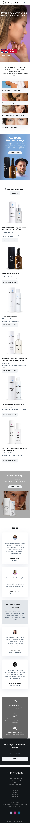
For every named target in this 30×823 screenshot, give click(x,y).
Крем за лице (22, 409)
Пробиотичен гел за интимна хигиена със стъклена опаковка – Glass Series (15, 359)
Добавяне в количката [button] (9, 240)
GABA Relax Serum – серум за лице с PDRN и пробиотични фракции (14, 229)
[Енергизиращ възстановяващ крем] (15, 388)
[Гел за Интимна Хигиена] (15, 300)
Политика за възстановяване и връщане (15, 804)
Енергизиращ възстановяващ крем (13, 404)
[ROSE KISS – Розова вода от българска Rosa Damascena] (15, 432)
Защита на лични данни (15, 806)
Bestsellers (5, 235)
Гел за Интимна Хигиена (9, 316)
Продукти (15, 790)
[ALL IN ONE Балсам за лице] (15, 257)
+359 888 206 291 (15, 780)
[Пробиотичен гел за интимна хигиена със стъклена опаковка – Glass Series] (15, 342)
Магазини (15, 794)
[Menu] (27, 2)
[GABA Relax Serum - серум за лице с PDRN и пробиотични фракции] (15, 211)
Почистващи (12, 321)
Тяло (17, 321)
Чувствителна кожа (7, 236)
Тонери (21, 455)
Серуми (24, 235)
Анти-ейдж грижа (13, 235)
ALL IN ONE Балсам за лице (10, 274)
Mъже (10, 279)
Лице (20, 235)
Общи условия (15, 802)
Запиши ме (15, 758)
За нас (15, 792)
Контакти (15, 796)
